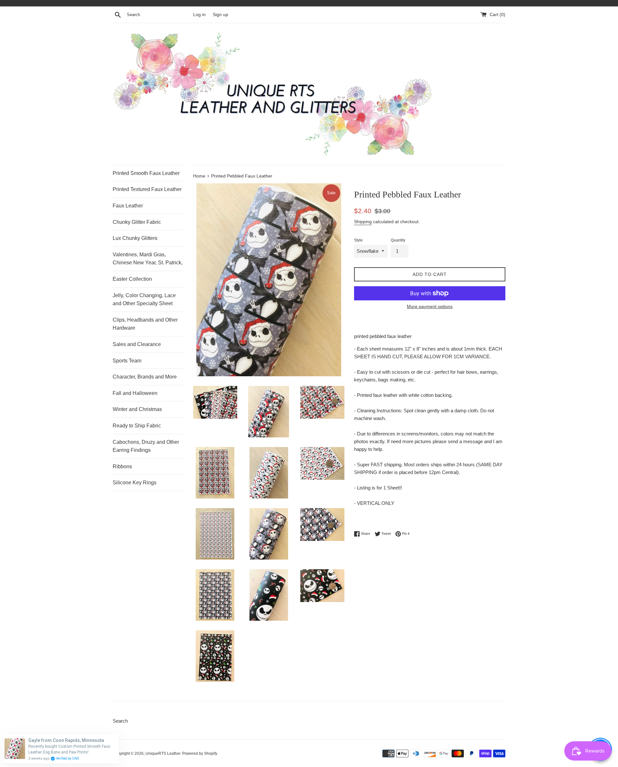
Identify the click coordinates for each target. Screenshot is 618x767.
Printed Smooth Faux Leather (146, 173)
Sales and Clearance (137, 344)
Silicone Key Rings (134, 482)
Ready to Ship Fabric (137, 425)
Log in (199, 14)
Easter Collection (132, 279)
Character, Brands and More (145, 376)
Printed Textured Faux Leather (147, 189)
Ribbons (122, 466)
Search (120, 721)
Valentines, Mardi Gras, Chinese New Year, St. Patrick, (148, 259)
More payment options (430, 306)
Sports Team (127, 360)
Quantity (398, 240)
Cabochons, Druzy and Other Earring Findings (146, 446)
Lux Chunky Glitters (135, 238)
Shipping (363, 221)
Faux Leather (128, 205)
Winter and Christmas (137, 409)
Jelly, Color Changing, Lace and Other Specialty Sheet (144, 299)
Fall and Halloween (135, 393)
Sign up (220, 14)
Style (358, 240)
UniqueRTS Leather (162, 753)
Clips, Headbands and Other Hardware (145, 324)
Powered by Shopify (199, 753)
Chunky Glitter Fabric (137, 222)
